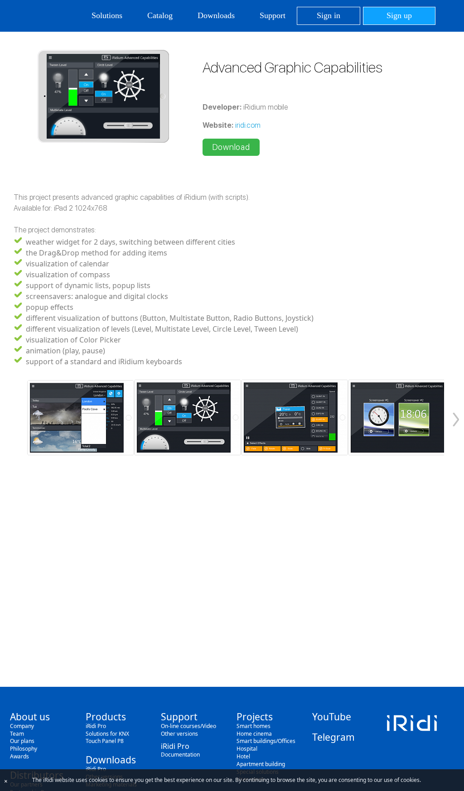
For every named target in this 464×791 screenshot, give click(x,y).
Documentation (180, 754)
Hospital (247, 748)
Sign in (328, 15)
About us (30, 716)
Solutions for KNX (107, 734)
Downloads (216, 15)
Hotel (243, 756)
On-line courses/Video (188, 726)
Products (106, 716)
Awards (19, 756)
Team (17, 734)
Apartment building (261, 764)
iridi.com (248, 125)
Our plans (22, 741)
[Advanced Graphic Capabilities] (80, 417)
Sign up (399, 15)
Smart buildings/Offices (266, 741)
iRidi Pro (96, 726)
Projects (255, 716)
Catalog (160, 15)
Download (231, 147)
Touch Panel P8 (105, 741)
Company (22, 726)
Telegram (333, 737)
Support (272, 15)
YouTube (331, 716)
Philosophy (23, 748)
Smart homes (254, 726)
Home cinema (254, 734)
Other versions (179, 734)
